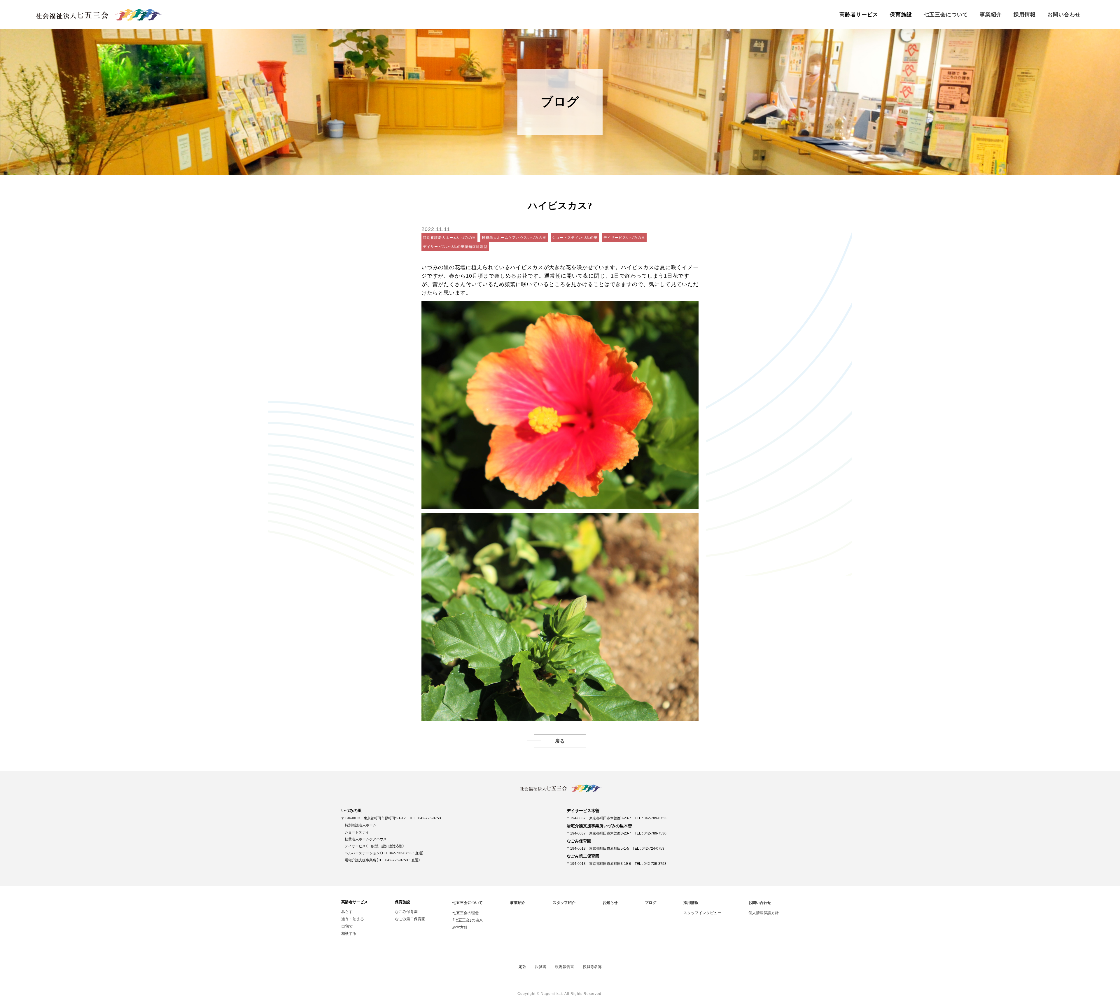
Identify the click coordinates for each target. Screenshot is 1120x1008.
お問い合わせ (1064, 14)
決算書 (540, 966)
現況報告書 (564, 966)
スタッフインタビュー (702, 912)
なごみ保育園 (406, 911)
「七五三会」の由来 (467, 920)
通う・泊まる (352, 918)
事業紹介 (991, 14)
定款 (522, 966)
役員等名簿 (592, 966)
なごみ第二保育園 (410, 918)
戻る (560, 741)
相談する (348, 933)
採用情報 (1025, 14)
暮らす (347, 911)
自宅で (347, 926)
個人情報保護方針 (763, 912)
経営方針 (460, 927)
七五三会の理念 (465, 912)
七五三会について (946, 14)
